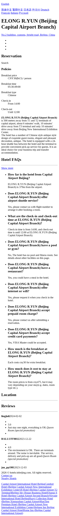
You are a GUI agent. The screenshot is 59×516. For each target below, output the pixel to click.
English (5, 4)
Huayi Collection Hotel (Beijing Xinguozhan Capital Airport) (27, 500)
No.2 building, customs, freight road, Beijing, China (28, 34)
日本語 (27, 9)
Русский (23, 13)
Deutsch (45, 9)
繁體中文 (17, 9)
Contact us (6, 475)
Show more (7, 168)
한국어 (36, 9)
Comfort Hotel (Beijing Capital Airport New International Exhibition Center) (27, 487)
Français (5, 13)
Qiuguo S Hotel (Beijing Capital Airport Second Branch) (29, 494)
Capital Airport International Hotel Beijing (23, 484)
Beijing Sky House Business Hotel (29, 492)
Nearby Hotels (8, 478)
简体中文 (6, 9)
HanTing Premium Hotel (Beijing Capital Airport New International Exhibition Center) (25, 504)
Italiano (14, 13)
